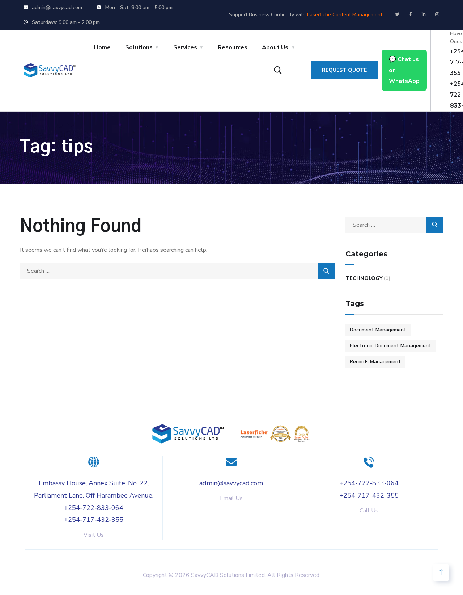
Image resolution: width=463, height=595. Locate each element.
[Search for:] (177, 271)
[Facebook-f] (410, 14)
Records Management (375, 361)
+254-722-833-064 (93, 507)
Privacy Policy (271, 556)
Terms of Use (333, 556)
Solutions (139, 47)
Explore (121, 556)
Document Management (378, 329)
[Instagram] (437, 14)
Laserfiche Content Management (344, 14)
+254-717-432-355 (93, 519)
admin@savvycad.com (231, 483)
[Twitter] (397, 14)
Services (185, 47)
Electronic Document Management (390, 345)
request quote (344, 70)
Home (102, 47)
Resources (232, 47)
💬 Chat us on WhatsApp (404, 70)
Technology (363, 278)
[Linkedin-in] (424, 14)
